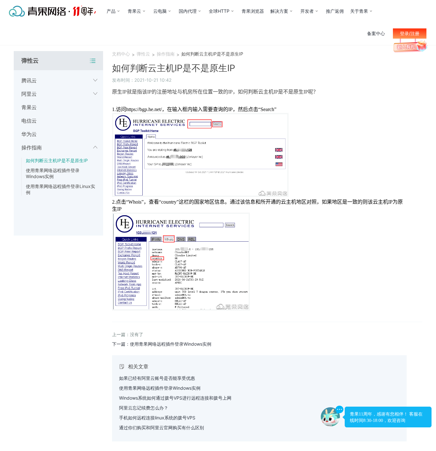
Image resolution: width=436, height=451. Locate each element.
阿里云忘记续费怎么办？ (143, 407)
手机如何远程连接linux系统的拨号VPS (157, 417)
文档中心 (121, 53)
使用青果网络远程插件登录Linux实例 (60, 189)
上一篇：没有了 (127, 334)
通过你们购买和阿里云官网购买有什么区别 (161, 427)
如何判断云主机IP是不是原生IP (57, 160)
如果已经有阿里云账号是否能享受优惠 (157, 378)
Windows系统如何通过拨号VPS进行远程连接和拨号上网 (175, 398)
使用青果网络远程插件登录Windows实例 (52, 173)
